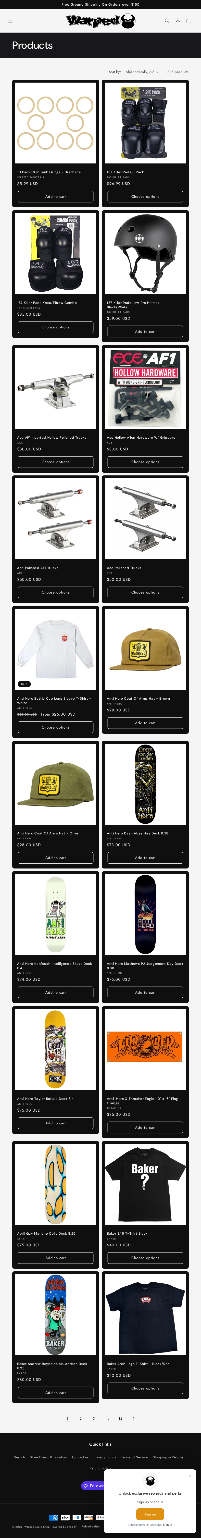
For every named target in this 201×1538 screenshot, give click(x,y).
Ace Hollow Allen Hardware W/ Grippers (141, 437)
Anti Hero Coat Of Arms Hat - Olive (47, 833)
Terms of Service (134, 1457)
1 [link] (67, 1418)
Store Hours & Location (48, 1457)
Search (19, 1457)
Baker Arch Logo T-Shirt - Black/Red (138, 1364)
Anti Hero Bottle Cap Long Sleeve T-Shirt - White (54, 700)
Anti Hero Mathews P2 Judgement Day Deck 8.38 (145, 966)
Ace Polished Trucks (124, 568)
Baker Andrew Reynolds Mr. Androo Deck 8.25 (52, 1366)
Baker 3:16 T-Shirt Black (127, 1233)
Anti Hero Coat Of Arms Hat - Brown (138, 698)
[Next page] (133, 1418)
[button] (10, 20)
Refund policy (101, 1468)
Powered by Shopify (64, 1527)
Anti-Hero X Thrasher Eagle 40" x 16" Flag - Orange (144, 1101)
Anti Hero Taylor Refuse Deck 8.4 (45, 1099)
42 (120, 1418)
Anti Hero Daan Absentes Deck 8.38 (137, 833)
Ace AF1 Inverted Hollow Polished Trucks (52, 437)
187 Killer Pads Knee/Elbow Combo (47, 303)
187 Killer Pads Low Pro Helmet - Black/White (135, 305)
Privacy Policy (105, 1457)
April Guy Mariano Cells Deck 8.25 (46, 1233)
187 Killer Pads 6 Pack (125, 172)
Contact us (80, 1457)
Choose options (145, 196)
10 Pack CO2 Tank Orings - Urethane (49, 172)
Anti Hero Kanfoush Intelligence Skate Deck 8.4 (54, 966)
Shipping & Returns (168, 1457)
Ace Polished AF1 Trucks (38, 568)
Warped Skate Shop (37, 1527)
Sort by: (115, 71)
